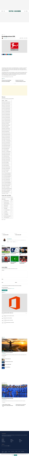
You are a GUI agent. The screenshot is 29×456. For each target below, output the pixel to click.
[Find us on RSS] (9, 445)
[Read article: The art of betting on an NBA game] (23, 250)
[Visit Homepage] (14, 11)
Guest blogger (22, 451)
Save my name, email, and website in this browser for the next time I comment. (11, 285)
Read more (4, 356)
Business (3, 439)
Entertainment (3, 441)
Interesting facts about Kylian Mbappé (6, 80)
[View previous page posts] (13, 83)
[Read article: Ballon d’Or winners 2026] (6, 259)
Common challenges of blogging (6, 404)
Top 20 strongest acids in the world (9, 361)
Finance (11, 439)
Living (3, 396)
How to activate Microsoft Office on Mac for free (7, 312)
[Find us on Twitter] (3, 445)
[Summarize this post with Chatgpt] (10, 54)
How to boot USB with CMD (8, 364)
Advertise (3, 451)
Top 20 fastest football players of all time (20, 81)
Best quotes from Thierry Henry (19, 80)
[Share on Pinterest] (6, 54)
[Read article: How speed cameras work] (3, 359)
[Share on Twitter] (3, 54)
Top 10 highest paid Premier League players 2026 (22, 263)
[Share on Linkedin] (5, 54)
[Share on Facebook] (2, 54)
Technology (20, 440)
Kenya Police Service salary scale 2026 (7, 398)
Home (2, 34)
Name (2, 279)
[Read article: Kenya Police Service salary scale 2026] (14, 390)
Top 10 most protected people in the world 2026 (9, 322)
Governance (12, 440)
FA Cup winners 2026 (13, 253)
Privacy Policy (12, 288)
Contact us (6, 452)
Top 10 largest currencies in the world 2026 (8, 320)
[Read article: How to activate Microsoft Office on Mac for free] (14, 303)
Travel (20, 441)
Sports (4, 34)
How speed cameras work (8, 358)
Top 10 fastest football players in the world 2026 (5, 254)
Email (2, 282)
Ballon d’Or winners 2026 (5, 262)
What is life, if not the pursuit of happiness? (7, 352)
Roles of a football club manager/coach (13, 263)
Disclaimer (6, 451)
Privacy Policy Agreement (5, 287)
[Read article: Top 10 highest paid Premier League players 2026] (23, 259)
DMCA (19, 451)
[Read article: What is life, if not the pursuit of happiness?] (14, 345)
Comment (3, 270)
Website (16, 282)
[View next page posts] (15, 83)
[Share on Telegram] (8, 54)
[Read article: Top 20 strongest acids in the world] (3, 362)
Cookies (9, 451)
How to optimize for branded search (20, 405)
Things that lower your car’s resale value (21, 404)
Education (3, 440)
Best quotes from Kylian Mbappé (6, 81)
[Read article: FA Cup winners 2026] (15, 250)
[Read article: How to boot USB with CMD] (3, 365)
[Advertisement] (14, 5)
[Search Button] (26, 11)
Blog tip (2, 452)
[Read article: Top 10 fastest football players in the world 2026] (6, 250)
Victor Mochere (9, 238)
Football (4, 219)
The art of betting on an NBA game (22, 254)
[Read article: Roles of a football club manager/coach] (15, 259)
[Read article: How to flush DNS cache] (3, 368)
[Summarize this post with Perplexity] (11, 54)
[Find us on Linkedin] (5, 445)
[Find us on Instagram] (4, 445)
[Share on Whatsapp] (7, 54)
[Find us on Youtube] (8, 445)
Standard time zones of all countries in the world (9, 315)
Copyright (16, 451)
